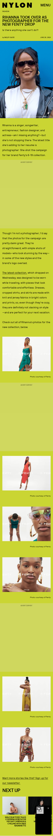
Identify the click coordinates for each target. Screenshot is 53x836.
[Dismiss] (48, 808)
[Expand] (38, 808)
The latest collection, (14, 272)
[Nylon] (17, 5)
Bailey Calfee (9, 37)
